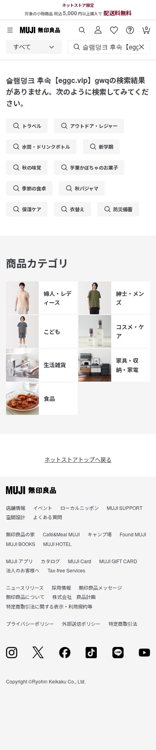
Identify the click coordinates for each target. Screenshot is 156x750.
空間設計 (15, 516)
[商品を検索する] (82, 27)
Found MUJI (133, 534)
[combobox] (34, 47)
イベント (42, 507)
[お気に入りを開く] (114, 27)
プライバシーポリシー (30, 623)
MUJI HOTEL (57, 543)
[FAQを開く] (130, 27)
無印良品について (25, 596)
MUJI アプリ (19, 561)
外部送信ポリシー (81, 623)
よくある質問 (47, 516)
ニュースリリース (25, 587)
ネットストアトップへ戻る (78, 459)
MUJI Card (79, 561)
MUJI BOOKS (20, 543)
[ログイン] (98, 27)
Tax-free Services (66, 570)
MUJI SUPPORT (124, 507)
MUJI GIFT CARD (118, 561)
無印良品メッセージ (100, 587)
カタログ (50, 561)
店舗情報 (15, 507)
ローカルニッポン (79, 507)
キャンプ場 (100, 534)
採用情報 (61, 587)
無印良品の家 (20, 534)
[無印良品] (31, 490)
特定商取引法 (122, 623)
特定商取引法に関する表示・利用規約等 (49, 606)
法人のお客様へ (23, 570)
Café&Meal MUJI (61, 534)
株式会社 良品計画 (74, 596)
